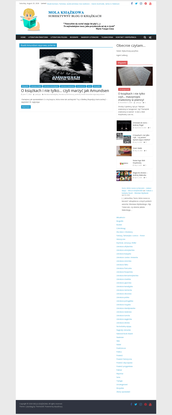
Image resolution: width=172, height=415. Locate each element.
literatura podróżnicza (66, 94)
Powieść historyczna (124, 359)
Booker (119, 225)
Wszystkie (97, 86)
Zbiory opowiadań (123, 392)
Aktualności (120, 217)
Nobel (118, 344)
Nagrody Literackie (90, 37)
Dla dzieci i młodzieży (124, 232)
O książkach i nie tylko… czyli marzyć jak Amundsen (65, 90)
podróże (78, 94)
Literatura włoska (123, 323)
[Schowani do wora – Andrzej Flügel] (124, 122)
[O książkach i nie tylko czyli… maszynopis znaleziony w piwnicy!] (134, 68)
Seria (89, 86)
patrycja (38, 94)
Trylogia (119, 381)
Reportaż (119, 373)
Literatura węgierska (124, 319)
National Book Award (124, 334)
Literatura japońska (123, 283)
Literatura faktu (36, 86)
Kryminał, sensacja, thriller (126, 243)
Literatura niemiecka (124, 290)
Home (23, 37)
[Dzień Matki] (124, 147)
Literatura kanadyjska (51, 86)
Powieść (119, 355)
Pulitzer (119, 370)
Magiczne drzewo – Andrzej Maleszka (140, 174)
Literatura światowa (38, 37)
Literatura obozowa (123, 294)
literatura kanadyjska (51, 94)
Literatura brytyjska (123, 254)
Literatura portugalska (124, 301)
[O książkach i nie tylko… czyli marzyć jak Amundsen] (66, 50)
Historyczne (120, 239)
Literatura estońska (123, 261)
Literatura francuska (124, 268)
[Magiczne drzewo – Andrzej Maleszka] (124, 172)
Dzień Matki (137, 148)
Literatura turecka (123, 315)
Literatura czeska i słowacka (127, 257)
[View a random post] (150, 37)
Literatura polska (59, 37)
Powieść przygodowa (124, 366)
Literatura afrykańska (124, 246)
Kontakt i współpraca (126, 37)
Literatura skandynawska (125, 308)
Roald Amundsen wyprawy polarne (93, 94)
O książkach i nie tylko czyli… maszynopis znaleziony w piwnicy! (131, 96)
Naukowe (120, 337)
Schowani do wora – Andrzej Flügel (140, 124)
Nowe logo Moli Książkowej (139, 161)
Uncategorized (124, 89)
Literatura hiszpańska (124, 272)
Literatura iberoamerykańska (127, 275)
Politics (119, 352)
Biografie (74, 37)
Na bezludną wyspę (123, 326)
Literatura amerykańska (125, 250)
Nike (118, 341)
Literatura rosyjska (123, 304)
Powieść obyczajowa (124, 363)
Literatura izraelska (123, 279)
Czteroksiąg (120, 228)
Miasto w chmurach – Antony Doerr (60, 3)
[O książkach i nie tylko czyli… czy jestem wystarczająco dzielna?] (124, 134)
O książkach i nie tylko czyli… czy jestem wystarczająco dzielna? (141, 137)
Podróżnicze (81, 86)
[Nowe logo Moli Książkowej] (124, 159)
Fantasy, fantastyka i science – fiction (130, 235)
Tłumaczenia (107, 37)
